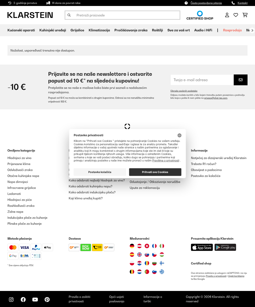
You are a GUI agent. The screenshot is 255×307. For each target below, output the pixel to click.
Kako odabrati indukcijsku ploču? (92, 192)
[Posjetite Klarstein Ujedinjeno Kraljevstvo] (139, 254)
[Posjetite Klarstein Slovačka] (147, 254)
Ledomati (14, 194)
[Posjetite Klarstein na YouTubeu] (35, 299)
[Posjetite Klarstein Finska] (162, 263)
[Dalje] (252, 30)
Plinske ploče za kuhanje (24, 223)
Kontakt (243, 2)
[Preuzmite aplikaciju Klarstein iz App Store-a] (202, 247)
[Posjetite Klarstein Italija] (162, 246)
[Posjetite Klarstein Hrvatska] (139, 263)
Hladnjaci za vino (19, 158)
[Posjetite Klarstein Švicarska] (147, 246)
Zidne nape (15, 212)
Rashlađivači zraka (21, 206)
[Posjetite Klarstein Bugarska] (154, 263)
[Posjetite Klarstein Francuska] (154, 246)
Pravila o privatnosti (216, 276)
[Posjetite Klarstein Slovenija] (154, 271)
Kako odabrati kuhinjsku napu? (90, 186)
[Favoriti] (236, 15)
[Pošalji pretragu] (69, 15)
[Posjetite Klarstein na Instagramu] (11, 299)
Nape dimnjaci (17, 182)
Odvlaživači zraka (20, 170)
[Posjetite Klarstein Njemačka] (132, 246)
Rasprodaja (232, 30)
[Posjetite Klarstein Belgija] (132, 271)
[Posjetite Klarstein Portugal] (147, 271)
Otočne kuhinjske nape (23, 176)
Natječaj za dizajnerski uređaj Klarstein (218, 158)
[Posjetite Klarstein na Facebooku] (23, 299)
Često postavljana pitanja (206, 2)
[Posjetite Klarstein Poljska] (132, 263)
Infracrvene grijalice (21, 188)
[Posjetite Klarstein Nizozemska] (139, 271)
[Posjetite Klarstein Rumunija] (147, 263)
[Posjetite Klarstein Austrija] (139, 246)
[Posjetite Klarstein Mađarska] (162, 254)
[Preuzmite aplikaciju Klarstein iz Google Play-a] (225, 247)
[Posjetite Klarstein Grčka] (162, 272)
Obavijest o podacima (206, 170)
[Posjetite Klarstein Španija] (132, 254)
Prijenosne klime (18, 164)
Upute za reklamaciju (145, 188)
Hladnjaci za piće (19, 200)
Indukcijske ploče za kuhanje (27, 217)
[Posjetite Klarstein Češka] (154, 254)
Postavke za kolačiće (205, 176)
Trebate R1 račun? (203, 164)
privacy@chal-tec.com (215, 98)
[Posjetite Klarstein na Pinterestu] (47, 299)
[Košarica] (245, 15)
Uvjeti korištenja (236, 276)
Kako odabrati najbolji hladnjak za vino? (97, 180)
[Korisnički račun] (227, 15)
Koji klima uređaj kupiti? (86, 198)
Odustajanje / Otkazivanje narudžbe (155, 182)
